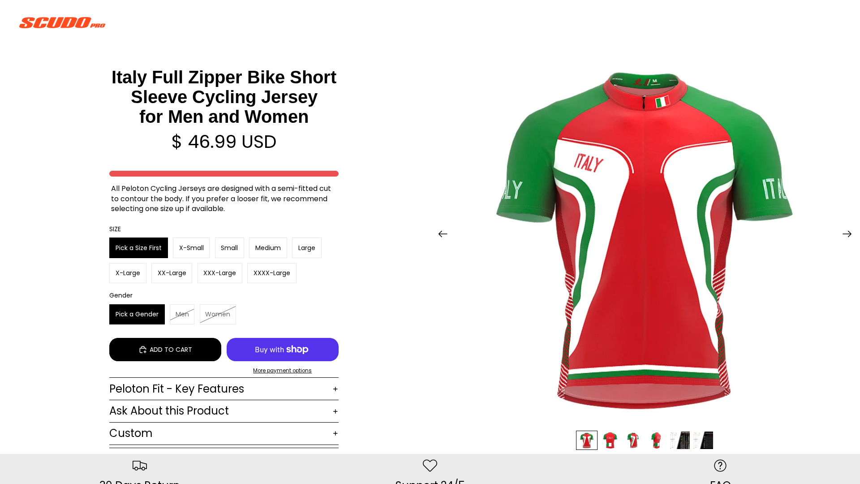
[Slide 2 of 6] (610, 440)
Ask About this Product (169, 410)
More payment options (282, 370)
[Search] (794, 22)
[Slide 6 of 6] (703, 440)
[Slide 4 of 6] (656, 440)
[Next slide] (850, 235)
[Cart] (832, 22)
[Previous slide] (440, 235)
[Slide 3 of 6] (633, 440)
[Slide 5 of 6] (680, 440)
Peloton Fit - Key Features (176, 388)
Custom (131, 433)
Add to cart (171, 349)
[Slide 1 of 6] (587, 440)
